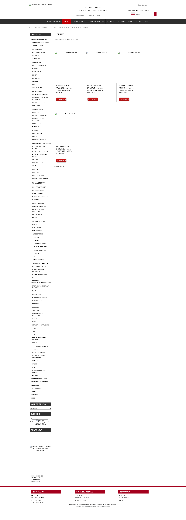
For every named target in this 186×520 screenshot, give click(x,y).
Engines (35, 130)
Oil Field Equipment (39, 221)
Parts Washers (37, 227)
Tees (35, 256)
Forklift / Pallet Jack (40, 151)
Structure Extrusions (40, 325)
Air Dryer (35, 55)
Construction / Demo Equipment (40, 98)
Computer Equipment (40, 94)
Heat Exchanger (38, 175)
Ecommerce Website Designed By (86, 506)
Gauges (35, 159)
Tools (34, 343)
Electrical (36, 127)
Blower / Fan (36, 72)
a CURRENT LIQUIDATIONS (40, 43)
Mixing (34, 218)
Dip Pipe (36, 240)
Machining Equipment (40, 197)
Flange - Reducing (40, 247)
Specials (66, 22)
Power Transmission (39, 274)
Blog (146, 22)
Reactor (35, 304)
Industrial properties (97, 22)
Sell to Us (110, 22)
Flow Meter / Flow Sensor (41, 143)
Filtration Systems (39, 140)
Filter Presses (37, 133)
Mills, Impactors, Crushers (38, 210)
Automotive (36, 62)
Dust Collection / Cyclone (38, 119)
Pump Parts (36, 294)
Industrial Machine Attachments (39, 183)
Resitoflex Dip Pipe (64, 150)
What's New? (36, 430)
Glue (34, 166)
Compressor (37, 91)
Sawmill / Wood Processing (37, 314)
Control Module (38, 102)
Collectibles (37, 88)
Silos (34, 322)
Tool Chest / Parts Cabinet (39, 338)
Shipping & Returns (82, 498)
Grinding (35, 172)
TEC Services (121, 22)
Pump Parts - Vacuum (39, 297)
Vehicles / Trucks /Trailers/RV (38, 356)
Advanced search (37, 498)
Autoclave (36, 59)
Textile (34, 335)
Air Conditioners (38, 52)
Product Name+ (69, 39)
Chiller (35, 81)
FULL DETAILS (61, 99)
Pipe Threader (38, 260)
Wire (34, 367)
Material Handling (39, 206)
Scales (34, 318)
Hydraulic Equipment (40, 179)
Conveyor (36, 106)
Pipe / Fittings (64, 27)
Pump (34, 291)
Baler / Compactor (39, 65)
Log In (98, 16)
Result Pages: (58, 166)
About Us (34, 495)
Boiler (34, 75)
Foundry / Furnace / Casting (39, 155)
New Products (80, 500)
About (130, 22)
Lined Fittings (76, 27)
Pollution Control (39, 266)
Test (34, 331)
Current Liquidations (79, 22)
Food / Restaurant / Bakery (39, 147)
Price (76, 39)
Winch (34, 364)
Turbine (35, 349)
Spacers (37, 253)
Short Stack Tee (40, 250)
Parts (34, 224)
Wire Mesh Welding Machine (39, 371)
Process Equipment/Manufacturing (41, 282)
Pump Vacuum (37, 300)
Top (30, 27)
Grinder (35, 169)
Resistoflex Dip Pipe (64, 89)
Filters (34, 136)
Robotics (35, 307)
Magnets (35, 200)
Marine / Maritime (38, 203)
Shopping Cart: (133, 10)
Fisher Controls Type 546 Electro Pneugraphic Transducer (37, 478)
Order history (124, 498)
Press (34, 278)
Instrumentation (38, 190)
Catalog (37, 27)
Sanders (35, 310)
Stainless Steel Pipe (40, 263)
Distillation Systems (39, 115)
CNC (33, 85)
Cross (36, 237)
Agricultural (37, 49)
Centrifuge (36, 78)
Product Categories (54, 22)
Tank (34, 328)
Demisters (36, 112)
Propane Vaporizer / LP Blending (40, 287)
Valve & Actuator (38, 352)
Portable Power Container (38, 270)
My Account (80, 16)
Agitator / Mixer (38, 46)
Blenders (35, 68)
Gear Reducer (37, 162)
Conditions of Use (37, 502)
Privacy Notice (36, 500)
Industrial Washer (39, 187)
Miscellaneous (37, 214)
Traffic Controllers (40, 346)
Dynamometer (37, 124)
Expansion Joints (40, 243)
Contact (138, 22)
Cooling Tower (37, 109)
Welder (35, 361)
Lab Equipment (37, 193)
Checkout (90, 16)
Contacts (78, 495)
